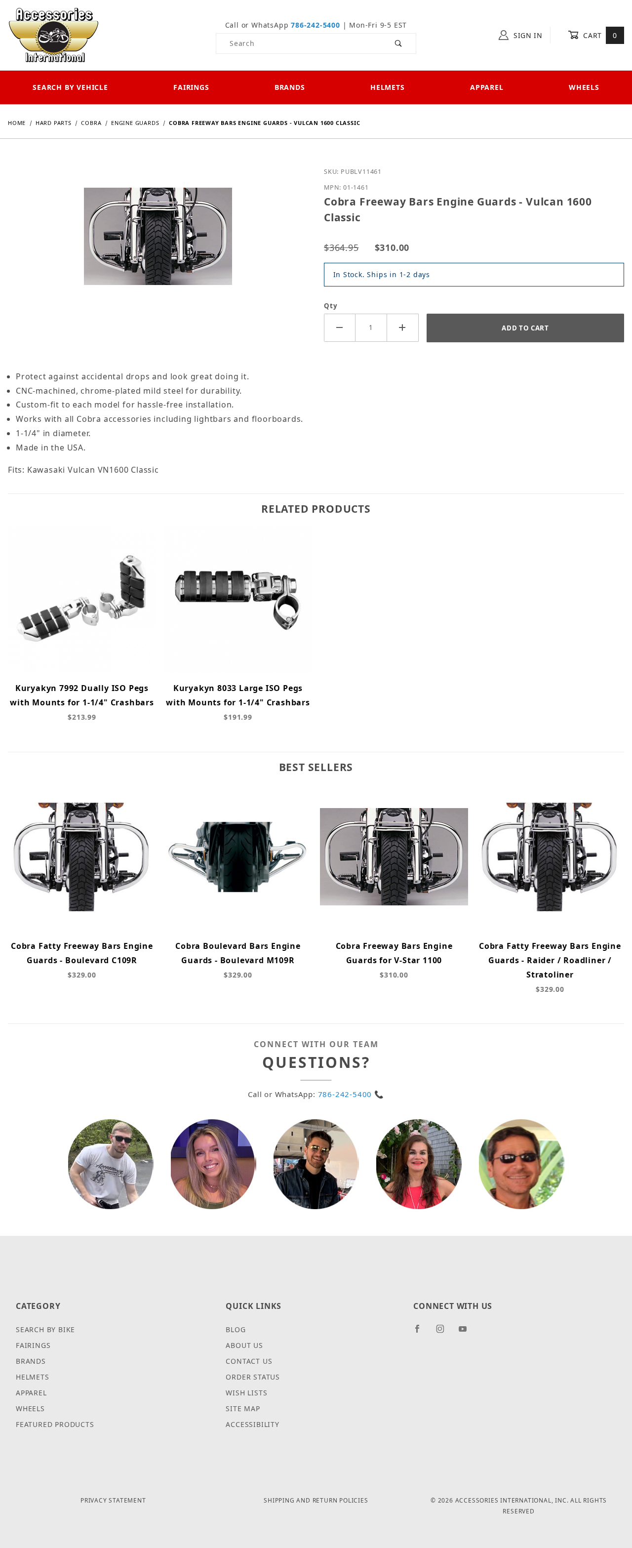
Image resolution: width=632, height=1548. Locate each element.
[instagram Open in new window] (444, 1333)
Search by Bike (45, 1329)
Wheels (584, 87)
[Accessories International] (53, 34)
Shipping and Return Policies (316, 1500)
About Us (244, 1345)
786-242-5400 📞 (351, 1094)
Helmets (387, 87)
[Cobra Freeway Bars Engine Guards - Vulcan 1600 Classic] (158, 244)
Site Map (243, 1408)
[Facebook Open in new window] (421, 1333)
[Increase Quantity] (403, 328)
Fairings (191, 87)
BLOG (235, 1329)
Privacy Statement (113, 1500)
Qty (330, 305)
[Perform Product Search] (399, 43)
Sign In (527, 35)
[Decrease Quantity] (340, 328)
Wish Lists (246, 1392)
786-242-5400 (315, 25)
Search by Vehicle (70, 87)
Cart (599, 35)
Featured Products (55, 1424)
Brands (290, 87)
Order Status (253, 1377)
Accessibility (252, 1424)
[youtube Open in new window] (467, 1333)
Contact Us (249, 1361)
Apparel (487, 87)
